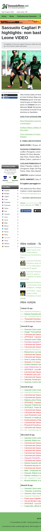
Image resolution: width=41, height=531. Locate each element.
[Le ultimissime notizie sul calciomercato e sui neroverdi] (15, 6)
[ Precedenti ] (10, 182)
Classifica (6, 187)
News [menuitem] (12, 16)
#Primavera (24, 193)
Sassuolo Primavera (32, 203)
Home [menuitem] (4, 16)
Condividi (27, 211)
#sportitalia (33, 193)
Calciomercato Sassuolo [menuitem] (27, 16)
